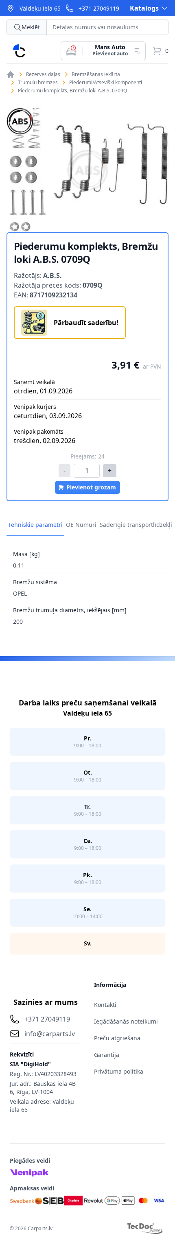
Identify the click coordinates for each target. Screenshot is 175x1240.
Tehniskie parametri (35, 524)
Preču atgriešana (117, 1038)
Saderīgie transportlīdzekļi (136, 524)
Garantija (106, 1055)
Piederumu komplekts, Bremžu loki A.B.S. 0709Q (72, 90)
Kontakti (105, 1005)
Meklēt (31, 27)
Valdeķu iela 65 (40, 8)
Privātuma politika (118, 1071)
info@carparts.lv (49, 1033)
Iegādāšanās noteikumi (126, 1021)
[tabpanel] (87, 170)
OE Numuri (81, 524)
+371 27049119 (99, 8)
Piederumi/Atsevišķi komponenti (105, 82)
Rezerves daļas (43, 74)
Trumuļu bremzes (38, 82)
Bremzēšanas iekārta (96, 74)
